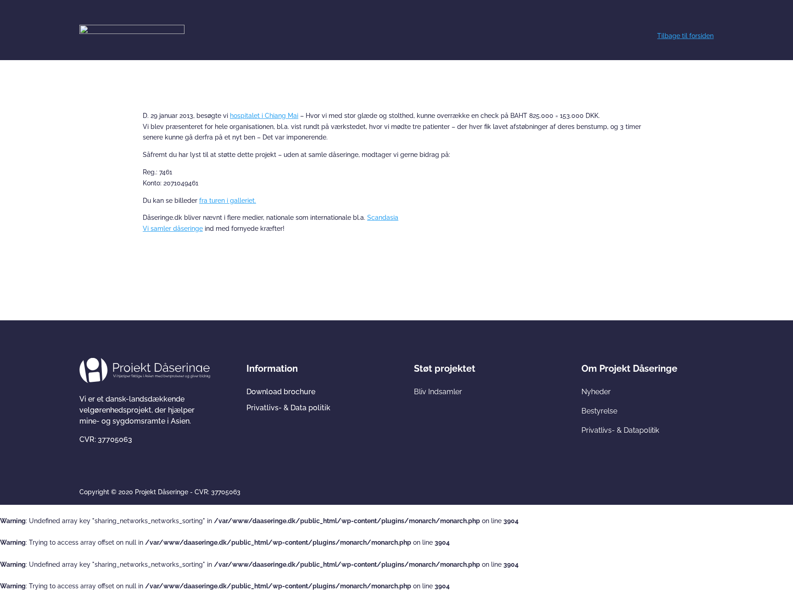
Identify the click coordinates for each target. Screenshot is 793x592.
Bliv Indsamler (438, 391)
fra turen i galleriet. (227, 200)
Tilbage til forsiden (685, 35)
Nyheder (596, 391)
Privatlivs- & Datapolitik (620, 430)
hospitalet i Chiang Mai (264, 115)
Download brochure (280, 391)
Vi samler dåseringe (173, 228)
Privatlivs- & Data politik (288, 407)
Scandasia (382, 217)
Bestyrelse (599, 411)
